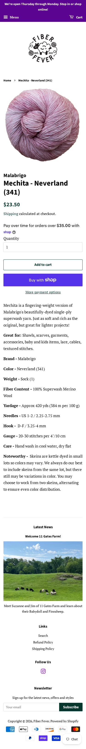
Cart (79, 17)
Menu (14, 17)
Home (7, 80)
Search (43, 635)
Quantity (11, 238)
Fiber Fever (41, 721)
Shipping (10, 213)
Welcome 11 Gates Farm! (43, 536)
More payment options (43, 292)
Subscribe (71, 707)
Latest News (43, 527)
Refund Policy (43, 642)
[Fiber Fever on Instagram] (43, 672)
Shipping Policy (43, 648)
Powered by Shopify (64, 721)
